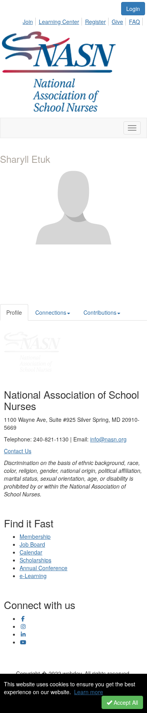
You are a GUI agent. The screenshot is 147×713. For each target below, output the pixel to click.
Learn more (88, 692)
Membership (35, 536)
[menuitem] (30, 20)
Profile (14, 312)
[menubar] (83, 20)
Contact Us (17, 451)
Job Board (32, 544)
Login (133, 9)
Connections (50, 312)
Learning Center (59, 22)
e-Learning (33, 576)
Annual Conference (43, 568)
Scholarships (35, 560)
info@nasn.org (108, 439)
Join (28, 22)
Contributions (99, 312)
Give (117, 22)
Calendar (31, 552)
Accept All (125, 702)
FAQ (134, 22)
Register (95, 22)
